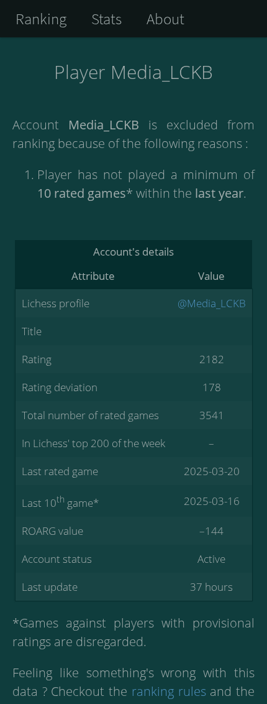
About (165, 19)
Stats (106, 19)
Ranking (41, 19)
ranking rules (169, 691)
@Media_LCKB (212, 303)
